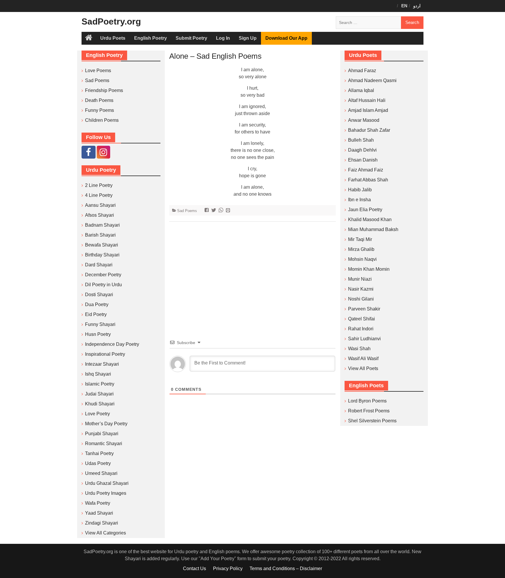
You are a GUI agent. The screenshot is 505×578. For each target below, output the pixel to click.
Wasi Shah (359, 348)
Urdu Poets (112, 38)
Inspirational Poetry (105, 354)
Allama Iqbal (361, 90)
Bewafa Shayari (101, 244)
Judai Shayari (99, 393)
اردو (417, 5)
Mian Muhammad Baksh (373, 229)
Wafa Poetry (97, 503)
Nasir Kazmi (360, 289)
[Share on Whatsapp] (222, 211)
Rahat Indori (360, 328)
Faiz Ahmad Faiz (365, 169)
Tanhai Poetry (99, 453)
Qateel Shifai (361, 318)
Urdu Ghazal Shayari (107, 483)
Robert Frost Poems (369, 410)
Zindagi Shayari (101, 522)
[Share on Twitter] (214, 211)
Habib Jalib (360, 189)
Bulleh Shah (361, 140)
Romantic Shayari (103, 443)
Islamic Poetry (99, 383)
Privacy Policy (228, 568)
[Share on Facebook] (207, 211)
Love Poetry (97, 413)
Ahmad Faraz (362, 70)
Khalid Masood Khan (370, 219)
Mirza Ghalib (361, 249)
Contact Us (194, 568)
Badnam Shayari (102, 225)
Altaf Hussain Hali (366, 100)
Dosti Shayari (99, 294)
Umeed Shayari (101, 473)
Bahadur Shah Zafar (369, 130)
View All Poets (363, 368)
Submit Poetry (191, 38)
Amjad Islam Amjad (368, 110)
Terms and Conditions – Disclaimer (286, 568)
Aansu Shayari (100, 205)
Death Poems (99, 100)
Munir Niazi (360, 279)
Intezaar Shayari (102, 364)
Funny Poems (99, 110)
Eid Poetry (96, 314)
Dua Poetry (96, 304)
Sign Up (248, 38)
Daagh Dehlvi (362, 149)
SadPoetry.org (111, 21)
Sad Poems (187, 211)
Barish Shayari (100, 234)
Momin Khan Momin (369, 269)
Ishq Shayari (98, 374)
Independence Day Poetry (112, 344)
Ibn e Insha (359, 199)
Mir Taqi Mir (360, 239)
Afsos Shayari (99, 215)
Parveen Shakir (364, 308)
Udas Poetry (98, 463)
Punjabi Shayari (101, 433)
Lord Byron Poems (367, 400)
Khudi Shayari (100, 403)
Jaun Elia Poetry (365, 209)
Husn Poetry (98, 334)
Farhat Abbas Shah (368, 179)
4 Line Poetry (99, 195)
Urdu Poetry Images (105, 493)
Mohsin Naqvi (362, 259)
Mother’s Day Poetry (106, 423)
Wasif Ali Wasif (363, 358)
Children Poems (102, 120)
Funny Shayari (100, 324)
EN (404, 5)
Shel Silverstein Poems (372, 420)
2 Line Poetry (99, 185)
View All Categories (105, 532)
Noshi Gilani (361, 298)
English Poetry (150, 38)
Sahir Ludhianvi (364, 338)
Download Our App (286, 38)
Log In (223, 38)
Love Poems (98, 70)
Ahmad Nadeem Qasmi (372, 80)
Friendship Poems (104, 90)
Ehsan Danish (363, 159)
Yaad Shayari (99, 513)
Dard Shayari (99, 264)
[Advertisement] (252, 272)
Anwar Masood (363, 120)
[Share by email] (228, 211)
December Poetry (103, 274)
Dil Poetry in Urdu (103, 284)
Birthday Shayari (102, 254)
